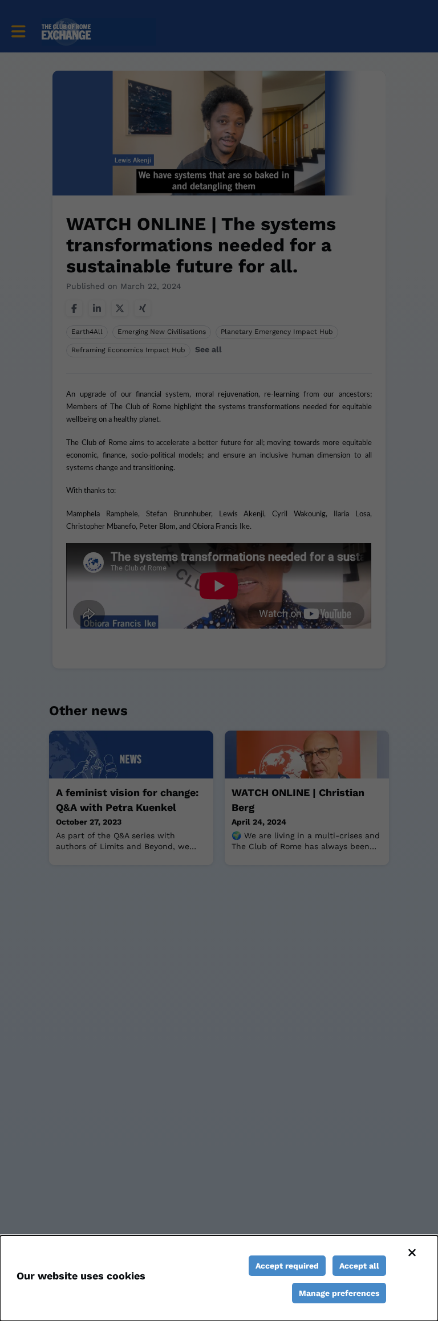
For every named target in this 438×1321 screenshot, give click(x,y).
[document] (219, 1278)
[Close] (412, 1253)
